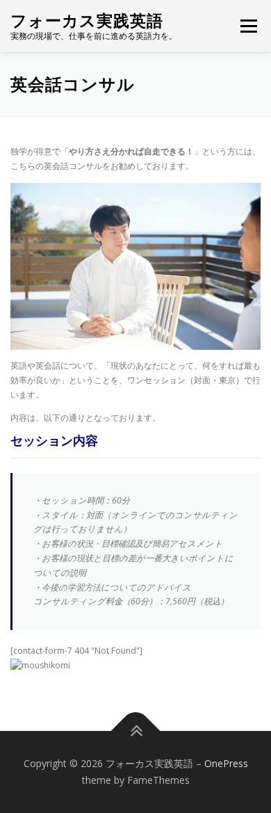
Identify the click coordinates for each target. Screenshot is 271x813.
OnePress (226, 763)
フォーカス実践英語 (86, 20)
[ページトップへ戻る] (136, 731)
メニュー (248, 26)
